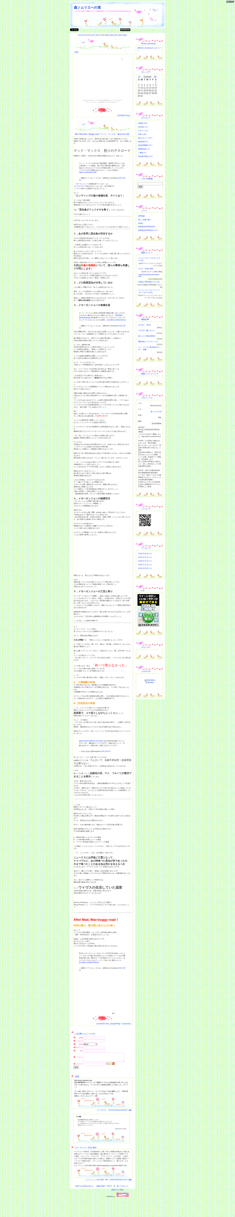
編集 (130, 1110)
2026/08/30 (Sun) (123, 115)
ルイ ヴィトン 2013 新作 (95, 1180)
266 (124, 35)
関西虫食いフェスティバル (148, 342)
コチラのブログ (79, 186)
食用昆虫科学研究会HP (146, 227)
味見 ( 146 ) (142, 134)
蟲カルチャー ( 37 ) (145, 138)
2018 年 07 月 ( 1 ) (145, 561)
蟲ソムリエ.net (156, 412)
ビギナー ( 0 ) (143, 131)
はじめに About (144, 325)
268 (111, 35)
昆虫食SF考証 (115, 1024)
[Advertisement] (105, 80)
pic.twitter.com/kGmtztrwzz (116, 320)
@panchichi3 (84, 741)
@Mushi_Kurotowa (96, 741)
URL (106, 1180)
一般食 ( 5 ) (142, 153)
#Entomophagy (84, 318)
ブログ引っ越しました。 (147, 330)
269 (106, 35)
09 (155, 77)
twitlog (140, 223)
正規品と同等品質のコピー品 (148, 282)
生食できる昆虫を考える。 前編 (87, 1186)
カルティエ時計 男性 (145, 269)
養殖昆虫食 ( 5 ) (144, 149)
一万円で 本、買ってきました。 (117, 1186)
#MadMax (119, 315)
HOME (102, 1186)
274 (84, 35)
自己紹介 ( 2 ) (143, 127)
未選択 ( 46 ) (142, 123)
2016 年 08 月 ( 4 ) (145, 568)
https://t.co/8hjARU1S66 (88, 172)
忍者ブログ (116, 1190)
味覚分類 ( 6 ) (143, 142)
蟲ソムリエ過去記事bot (146, 336)
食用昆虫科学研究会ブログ (148, 230)
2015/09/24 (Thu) (102, 1024)
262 (120, 35)
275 (79, 35)
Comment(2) (126, 1024)
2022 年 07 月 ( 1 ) (145, 557)
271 (97, 35)
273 (88, 35)
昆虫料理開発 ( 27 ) (145, 145)
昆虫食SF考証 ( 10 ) (145, 156)
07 (139, 77)
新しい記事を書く (144, 220)
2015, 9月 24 (105, 751)
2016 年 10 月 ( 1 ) (145, 565)
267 (115, 35)
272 (93, 35)
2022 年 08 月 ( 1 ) (145, 554)
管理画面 (141, 216)
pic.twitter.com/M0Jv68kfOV (89, 962)
